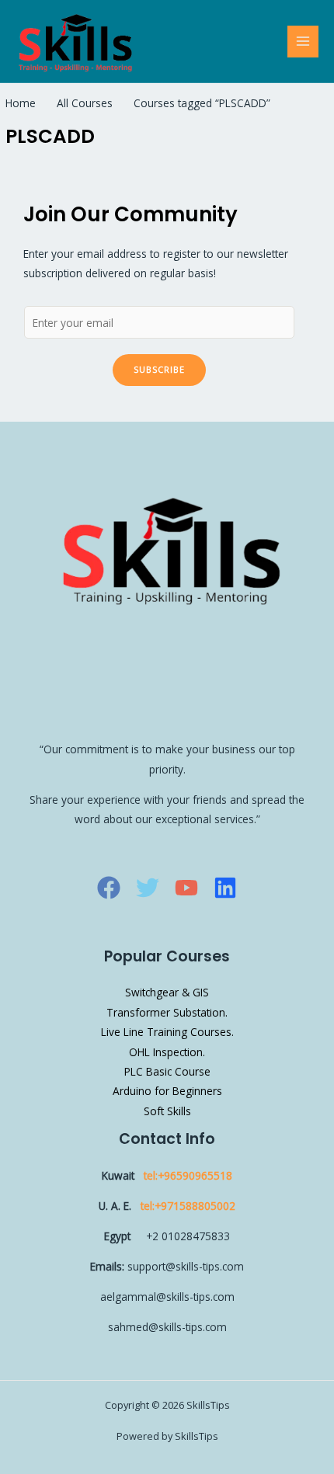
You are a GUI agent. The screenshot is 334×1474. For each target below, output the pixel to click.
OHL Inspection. (167, 1052)
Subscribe (159, 369)
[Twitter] (147, 887)
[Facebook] (108, 887)
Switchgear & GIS (167, 992)
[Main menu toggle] (303, 41)
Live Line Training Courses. (167, 1031)
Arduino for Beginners (167, 1090)
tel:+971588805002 (188, 1205)
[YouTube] (186, 887)
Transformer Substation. (167, 1012)
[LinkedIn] (225, 887)
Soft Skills (167, 1111)
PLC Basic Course (167, 1071)
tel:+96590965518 (188, 1175)
